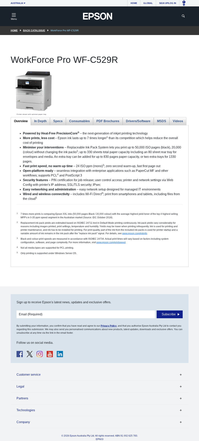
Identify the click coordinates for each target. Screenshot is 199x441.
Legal (20, 386)
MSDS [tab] (161, 121)
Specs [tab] (58, 121)
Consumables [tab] (79, 121)
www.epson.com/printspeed (111, 242)
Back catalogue (34, 30)
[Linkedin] (60, 354)
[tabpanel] (99, 196)
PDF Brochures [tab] (107, 121)
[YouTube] (50, 354)
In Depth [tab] (40, 121)
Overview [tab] (21, 121)
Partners (22, 398)
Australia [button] (17, 3)
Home (134, 3)
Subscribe (169, 314)
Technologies (26, 410)
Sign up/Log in (167, 3)
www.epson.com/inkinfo (134, 233)
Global (148, 3)
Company (23, 422)
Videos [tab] (178, 121)
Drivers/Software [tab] (138, 121)
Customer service (29, 374)
